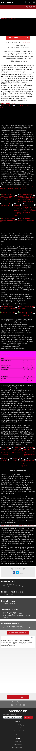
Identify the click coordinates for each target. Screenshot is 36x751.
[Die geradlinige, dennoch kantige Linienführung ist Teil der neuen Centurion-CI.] (27, 314)
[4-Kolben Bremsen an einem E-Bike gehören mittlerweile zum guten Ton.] (18, 450)
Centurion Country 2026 (9, 612)
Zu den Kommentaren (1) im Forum (18, 632)
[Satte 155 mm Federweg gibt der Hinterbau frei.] (27, 307)
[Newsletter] (24, 704)
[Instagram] (16, 704)
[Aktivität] (30, 7)
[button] (16, 195)
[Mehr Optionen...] (31, 638)
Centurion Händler (8, 594)
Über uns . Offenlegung (18, 725)
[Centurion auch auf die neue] (15, 462)
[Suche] (34, 7)
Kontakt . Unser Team (18, 728)
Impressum (18, 734)
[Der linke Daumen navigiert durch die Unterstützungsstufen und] (9, 224)
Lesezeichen (18, 569)
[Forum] (27, 7)
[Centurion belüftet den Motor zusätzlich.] (7, 208)
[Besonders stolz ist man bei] (5, 462)
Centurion (21, 615)
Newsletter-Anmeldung (9, 714)
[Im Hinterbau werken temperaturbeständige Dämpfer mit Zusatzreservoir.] (9, 308)
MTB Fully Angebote (20, 586)
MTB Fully (6, 617)
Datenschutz (18, 741)
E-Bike (28, 615)
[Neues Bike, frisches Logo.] (8, 312)
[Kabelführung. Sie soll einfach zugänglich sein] (24, 463)
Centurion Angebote (8, 584)
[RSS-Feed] (20, 704)
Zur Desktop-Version (18, 702)
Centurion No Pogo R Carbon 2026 (12, 614)
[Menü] (34, 2)
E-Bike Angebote (7, 586)
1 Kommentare (25, 43)
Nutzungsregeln (18, 744)
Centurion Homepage (9, 603)
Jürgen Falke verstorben (9, 615)
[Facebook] (12, 704)
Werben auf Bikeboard (18, 731)
